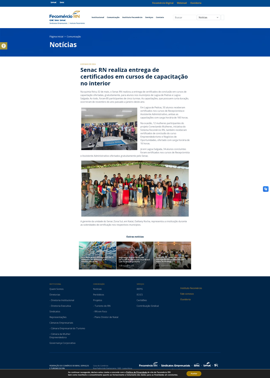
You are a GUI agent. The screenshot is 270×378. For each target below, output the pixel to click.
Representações (58, 317)
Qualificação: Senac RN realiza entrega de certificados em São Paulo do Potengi (170, 259)
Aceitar (194, 373)
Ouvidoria (185, 299)
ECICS (140, 294)
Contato (160, 17)
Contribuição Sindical (148, 305)
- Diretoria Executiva (60, 305)
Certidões (142, 300)
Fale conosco (187, 293)
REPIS (140, 289)
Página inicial (56, 36)
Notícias (63, 44)
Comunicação (113, 17)
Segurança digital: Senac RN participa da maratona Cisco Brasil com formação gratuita (134, 259)
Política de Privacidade (136, 372)
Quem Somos (57, 289)
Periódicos (98, 294)
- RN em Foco (100, 311)
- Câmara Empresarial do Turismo (67, 328)
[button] (3, 46)
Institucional (98, 17)
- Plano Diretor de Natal (105, 317)
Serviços (149, 17)
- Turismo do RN (102, 305)
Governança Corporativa (62, 343)
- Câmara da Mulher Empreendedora (60, 335)
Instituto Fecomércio (132, 17)
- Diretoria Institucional (62, 300)
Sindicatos (55, 311)
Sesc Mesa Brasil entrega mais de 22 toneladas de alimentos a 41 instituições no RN (97, 259)
